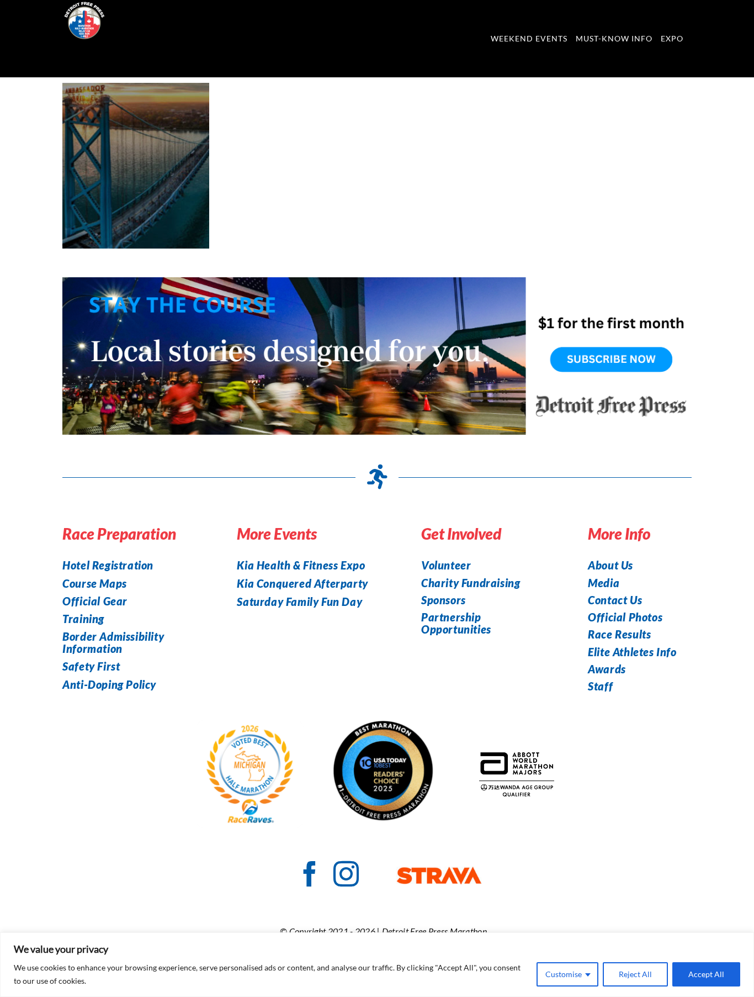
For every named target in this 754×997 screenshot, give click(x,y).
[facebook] (309, 874)
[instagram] (346, 874)
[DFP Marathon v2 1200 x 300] (377, 283)
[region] (377, 964)
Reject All (635, 974)
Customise (563, 974)
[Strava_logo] (439, 872)
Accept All (706, 974)
